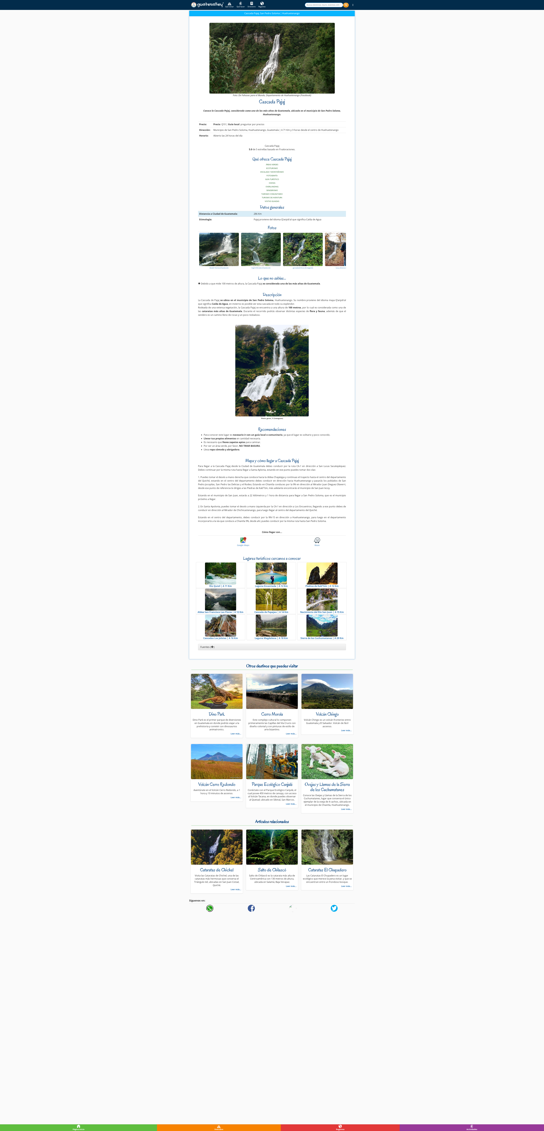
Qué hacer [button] (241, 6)
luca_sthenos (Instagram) (345, 268)
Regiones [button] (262, 6)
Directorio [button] (252, 6)
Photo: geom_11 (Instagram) (272, 418)
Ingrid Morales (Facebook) (260, 268)
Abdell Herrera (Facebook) (219, 268)
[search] (324, 5)
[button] (353, 5)
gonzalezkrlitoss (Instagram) (303, 268)
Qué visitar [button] (229, 6)
